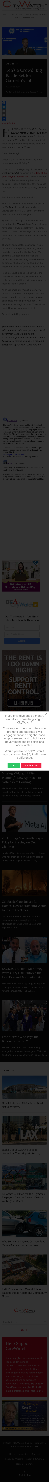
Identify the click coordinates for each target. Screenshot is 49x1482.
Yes (13, 765)
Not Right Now (31, 765)
